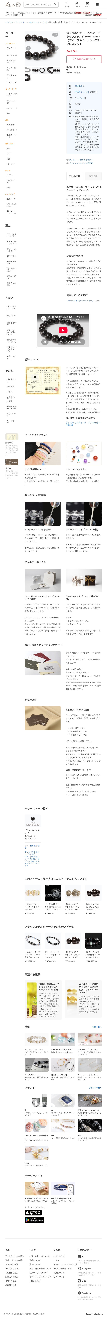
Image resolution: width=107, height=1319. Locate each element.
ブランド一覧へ (95, 1088)
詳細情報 (93, 176)
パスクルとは (11, 380)
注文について (11, 324)
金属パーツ (11, 199)
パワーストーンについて (11, 308)
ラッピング (79, 98)
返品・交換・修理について (11, 332)
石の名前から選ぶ (12, 1269)
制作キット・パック (11, 212)
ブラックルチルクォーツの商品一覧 (32, 858)
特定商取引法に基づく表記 (34, 1314)
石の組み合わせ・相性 (11, 407)
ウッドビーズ (11, 102)
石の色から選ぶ (11, 262)
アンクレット (11, 76)
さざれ (9, 175)
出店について (11, 415)
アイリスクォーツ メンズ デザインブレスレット (52, 954)
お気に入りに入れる (86, 59)
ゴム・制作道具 (11, 205)
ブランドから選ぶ (11, 250)
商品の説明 (74, 176)
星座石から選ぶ (11, 284)
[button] (28, 48)
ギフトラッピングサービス (11, 349)
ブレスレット (11, 49)
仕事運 (33, 846)
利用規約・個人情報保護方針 (14, 1314)
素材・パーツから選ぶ (11, 242)
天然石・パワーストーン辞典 (11, 399)
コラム (9, 392)
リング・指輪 (11, 69)
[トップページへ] (13, 6)
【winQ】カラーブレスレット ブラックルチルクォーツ (32, 954)
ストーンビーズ (11, 95)
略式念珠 (10, 125)
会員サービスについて (11, 341)
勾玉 (9, 113)
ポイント (10, 164)
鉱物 (9, 148)
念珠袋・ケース (11, 136)
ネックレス (11, 55)
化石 (9, 153)
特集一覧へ (97, 1027)
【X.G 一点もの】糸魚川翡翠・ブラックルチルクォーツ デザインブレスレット (92, 957)
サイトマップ (11, 422)
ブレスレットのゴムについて (81, 160)
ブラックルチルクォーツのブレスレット (32, 863)
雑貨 (9, 188)
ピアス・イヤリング (11, 61)
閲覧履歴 (10, 386)
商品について (11, 317)
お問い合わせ (11, 357)
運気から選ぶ (11, 277)
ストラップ (11, 82)
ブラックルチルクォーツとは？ (32, 853)
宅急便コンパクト (82, 92)
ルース (9, 108)
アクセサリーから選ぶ (11, 235)
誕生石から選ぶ (11, 270)
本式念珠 (10, 130)
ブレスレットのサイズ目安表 (81, 163)
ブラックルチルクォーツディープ (80, 301)
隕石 (9, 159)
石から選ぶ (11, 256)
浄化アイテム (11, 181)
